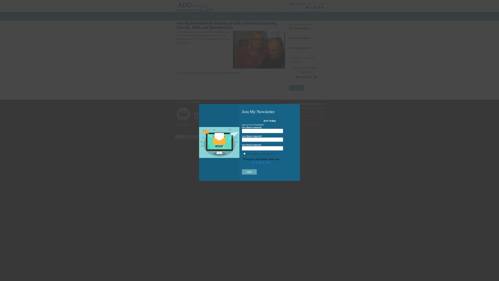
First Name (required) (252, 127)
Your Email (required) (251, 145)
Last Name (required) (252, 136)
